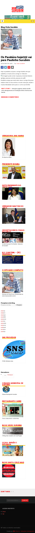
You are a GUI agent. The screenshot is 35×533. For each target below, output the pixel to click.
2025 (3, 313)
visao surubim (20, 63)
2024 (3, 315)
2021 (3, 321)
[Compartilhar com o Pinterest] (9, 67)
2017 (3, 329)
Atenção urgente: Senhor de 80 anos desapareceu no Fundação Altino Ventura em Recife (16, 90)
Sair (3, 514)
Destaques (8, 375)
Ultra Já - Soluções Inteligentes (24, 531)
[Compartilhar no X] (5, 67)
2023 (3, 317)
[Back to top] (31, 529)
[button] (2, 21)
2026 (3, 311)
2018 (3, 327)
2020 (3, 323)
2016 (3, 332)
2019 (3, 325)
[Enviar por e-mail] (12, 67)
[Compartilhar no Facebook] (2, 67)
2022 (3, 319)
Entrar (4, 512)
